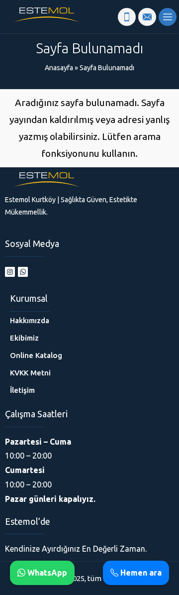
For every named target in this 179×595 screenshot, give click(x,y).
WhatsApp (46, 572)
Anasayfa (59, 68)
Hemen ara (140, 572)
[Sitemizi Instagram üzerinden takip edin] (10, 272)
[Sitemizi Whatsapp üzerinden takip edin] (23, 272)
